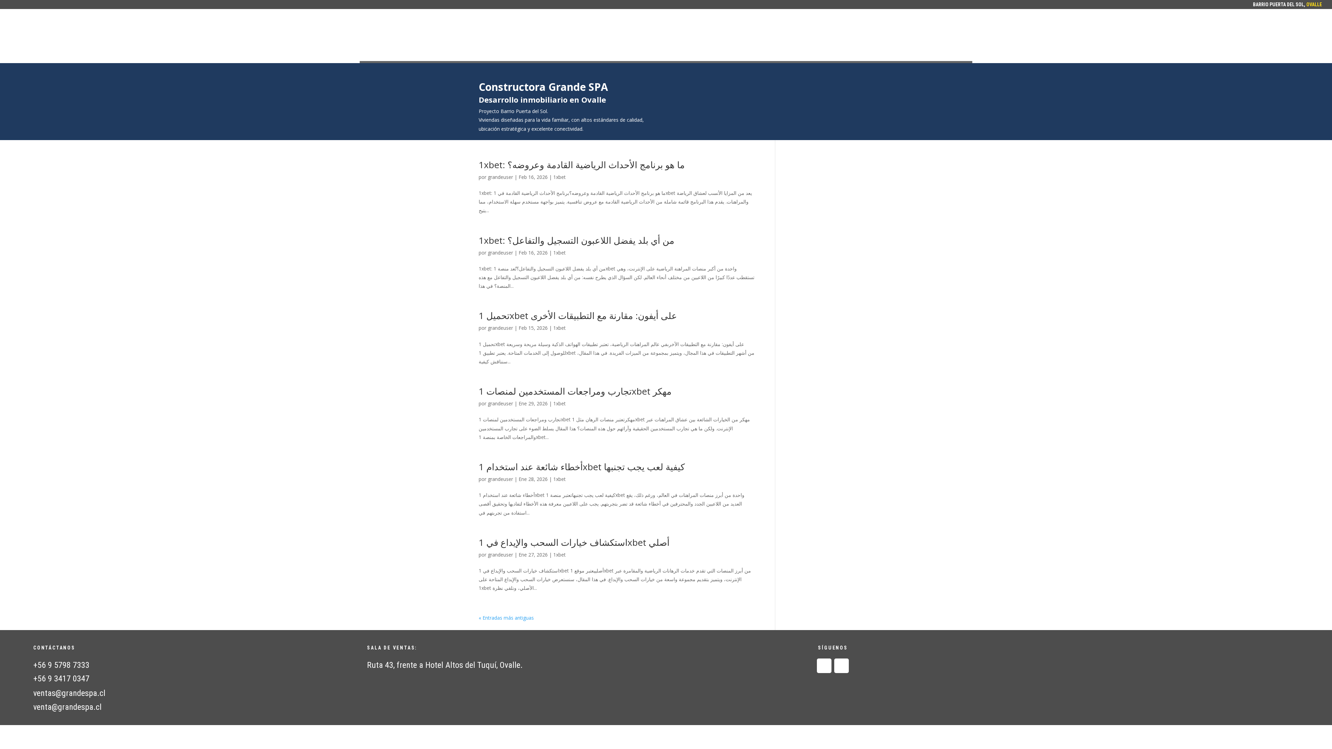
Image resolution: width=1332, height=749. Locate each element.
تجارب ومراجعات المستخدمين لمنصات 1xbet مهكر (575, 391)
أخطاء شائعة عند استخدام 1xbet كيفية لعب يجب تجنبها (582, 466)
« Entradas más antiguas (506, 617)
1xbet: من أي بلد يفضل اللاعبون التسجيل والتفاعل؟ (576, 240)
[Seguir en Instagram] (841, 665)
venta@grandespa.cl (67, 707)
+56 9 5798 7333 (61, 665)
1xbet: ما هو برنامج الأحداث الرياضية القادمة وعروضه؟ (582, 164)
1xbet (559, 177)
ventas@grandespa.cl (69, 693)
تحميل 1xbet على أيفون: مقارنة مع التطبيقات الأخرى (578, 315)
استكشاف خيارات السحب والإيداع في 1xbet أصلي (574, 542)
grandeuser (500, 177)
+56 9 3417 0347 (61, 678)
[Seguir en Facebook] (824, 665)
